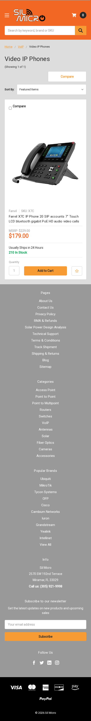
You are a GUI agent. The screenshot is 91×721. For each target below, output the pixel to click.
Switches (45, 416)
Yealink (45, 531)
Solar (45, 436)
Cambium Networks (45, 512)
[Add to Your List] (77, 271)
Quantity (14, 262)
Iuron (45, 518)
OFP (46, 499)
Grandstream (45, 525)
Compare (67, 76)
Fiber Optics (45, 443)
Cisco (45, 505)
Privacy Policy (45, 314)
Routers (45, 410)
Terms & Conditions (45, 340)
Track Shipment (45, 347)
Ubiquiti (45, 479)
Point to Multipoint (45, 403)
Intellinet (46, 538)
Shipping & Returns (45, 354)
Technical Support (45, 334)
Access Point (45, 390)
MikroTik (46, 485)
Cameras (45, 449)
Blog (45, 360)
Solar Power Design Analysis (45, 327)
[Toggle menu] (7, 15)
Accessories (45, 456)
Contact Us (45, 308)
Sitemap (45, 367)
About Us (45, 301)
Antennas (46, 429)
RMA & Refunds (45, 321)
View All (45, 545)
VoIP (45, 423)
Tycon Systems (45, 492)
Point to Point (45, 397)
